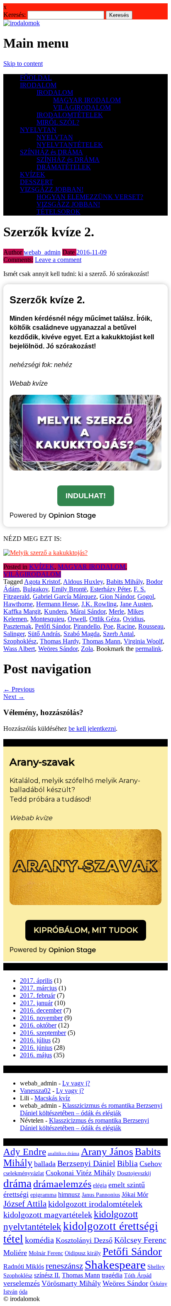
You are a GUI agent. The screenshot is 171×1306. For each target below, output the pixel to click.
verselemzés (21, 1283)
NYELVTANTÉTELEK (70, 144)
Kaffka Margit (22, 611)
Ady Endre (24, 1152)
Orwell (77, 618)
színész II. (47, 1275)
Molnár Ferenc (46, 1253)
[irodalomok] (21, 22)
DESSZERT (36, 181)
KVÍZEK (32, 174)
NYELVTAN (38, 129)
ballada (45, 1164)
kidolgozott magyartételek (47, 1214)
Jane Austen (135, 603)
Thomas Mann (101, 641)
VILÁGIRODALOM (82, 107)
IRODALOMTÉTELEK (70, 114)
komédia (39, 1240)
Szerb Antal (118, 633)
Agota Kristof (42, 581)
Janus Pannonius (101, 1195)
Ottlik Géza (104, 618)
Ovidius (133, 618)
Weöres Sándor (58, 648)
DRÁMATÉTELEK (64, 166)
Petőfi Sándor (52, 626)
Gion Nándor (117, 596)
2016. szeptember (43, 1032)
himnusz (69, 1194)
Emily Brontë (69, 589)
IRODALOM (38, 85)
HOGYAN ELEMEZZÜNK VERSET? (90, 196)
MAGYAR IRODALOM (87, 99)
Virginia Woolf (143, 641)
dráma (17, 1183)
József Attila (24, 1204)
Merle (116, 611)
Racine (126, 626)
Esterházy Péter (110, 589)
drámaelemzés (62, 1184)
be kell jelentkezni (92, 728)
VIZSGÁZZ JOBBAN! (51, 189)
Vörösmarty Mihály (71, 1283)
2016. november (41, 1017)
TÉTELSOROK (59, 211)
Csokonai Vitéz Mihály (80, 1173)
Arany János (107, 1151)
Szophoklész (20, 641)
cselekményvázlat (23, 1173)
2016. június (36, 1047)
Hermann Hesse (57, 603)
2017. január (36, 1002)
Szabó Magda (82, 633)
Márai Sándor (87, 611)
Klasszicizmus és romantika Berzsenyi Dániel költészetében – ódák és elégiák (91, 1109)
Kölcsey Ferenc (140, 1240)
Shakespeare (115, 1264)
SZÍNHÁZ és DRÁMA (51, 152)
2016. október (38, 1025)
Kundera (55, 611)
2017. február (37, 995)
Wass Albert (19, 648)
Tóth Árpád (137, 1275)
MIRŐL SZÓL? (58, 122)
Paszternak (17, 626)
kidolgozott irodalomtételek (95, 1204)
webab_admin (42, 252)
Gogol (145, 596)
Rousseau (151, 626)
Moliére (15, 1252)
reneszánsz (64, 1266)
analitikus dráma (63, 1153)
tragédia (112, 1275)
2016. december (41, 1010)
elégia (100, 1185)
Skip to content (23, 63)
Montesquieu (47, 618)
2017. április (36, 980)
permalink (148, 648)
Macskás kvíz (52, 1098)
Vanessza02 (35, 1090)
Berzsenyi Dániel (86, 1163)
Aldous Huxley (83, 581)
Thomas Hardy (59, 641)
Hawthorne (18, 603)
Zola (87, 648)
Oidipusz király (83, 1253)
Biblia (127, 1163)
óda (23, 1292)
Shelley (156, 1267)
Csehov (150, 1164)
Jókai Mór (135, 1194)
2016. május (36, 1055)
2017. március (38, 988)
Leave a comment (58, 259)
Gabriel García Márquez (64, 596)
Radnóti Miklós (23, 1266)
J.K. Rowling (99, 603)
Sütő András (44, 633)
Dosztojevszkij (134, 1173)
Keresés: (14, 14)
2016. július (35, 1040)
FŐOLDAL (36, 77)
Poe (108, 626)
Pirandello (86, 626)
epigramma (43, 1195)
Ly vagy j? (76, 1083)
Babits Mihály (124, 581)
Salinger (13, 633)
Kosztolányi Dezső (84, 1240)
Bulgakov (35, 589)
